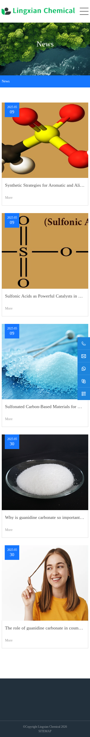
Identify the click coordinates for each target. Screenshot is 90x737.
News (6, 81)
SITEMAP (45, 731)
